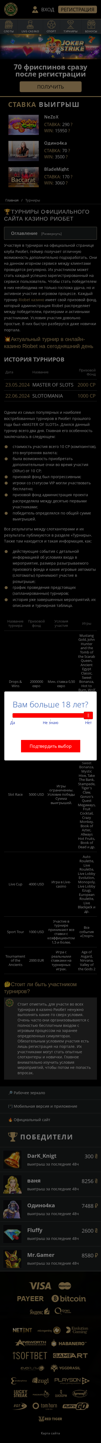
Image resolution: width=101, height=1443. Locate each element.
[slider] (88, 715)
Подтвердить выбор (51, 746)
